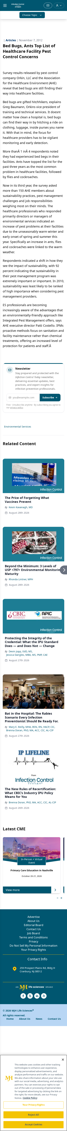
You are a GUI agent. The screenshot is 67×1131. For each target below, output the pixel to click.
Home (10, 1018)
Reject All (33, 1114)
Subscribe (48, 397)
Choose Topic (29, 15)
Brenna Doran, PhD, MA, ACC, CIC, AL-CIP (29, 730)
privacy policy (16, 407)
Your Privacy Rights (33, 950)
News (39, 1018)
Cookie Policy (30, 1097)
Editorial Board (33, 925)
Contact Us (33, 929)
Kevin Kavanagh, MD (21, 507)
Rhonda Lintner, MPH (21, 579)
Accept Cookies (33, 1124)
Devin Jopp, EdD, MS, (21, 651)
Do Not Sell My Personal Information (33, 945)
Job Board (33, 933)
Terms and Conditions (33, 937)
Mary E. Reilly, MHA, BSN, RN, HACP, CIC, (32, 726)
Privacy (33, 941)
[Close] (63, 1059)
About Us (33, 921)
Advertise (33, 917)
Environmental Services (17, 426)
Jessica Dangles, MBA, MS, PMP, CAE (27, 654)
